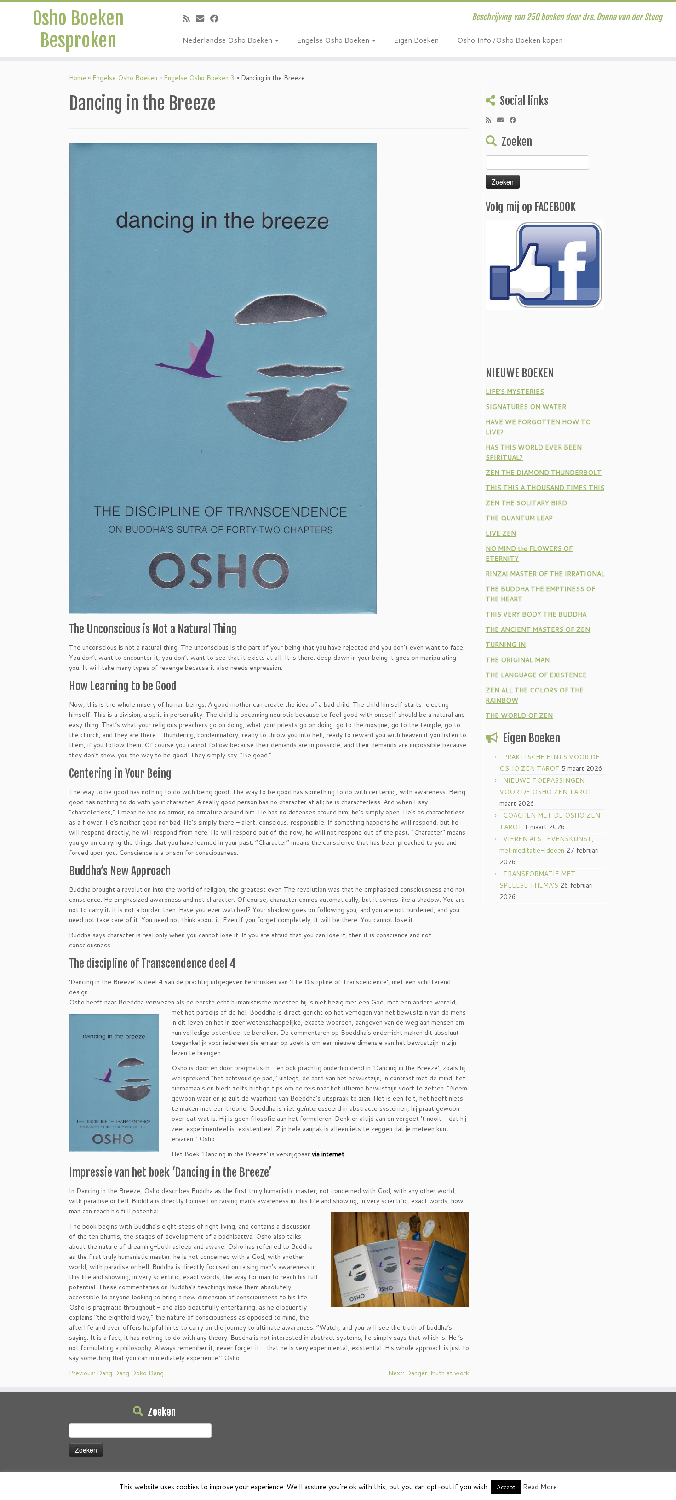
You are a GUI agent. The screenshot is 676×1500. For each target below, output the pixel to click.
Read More (540, 1487)
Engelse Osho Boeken (334, 40)
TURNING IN (506, 644)
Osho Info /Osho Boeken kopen (510, 40)
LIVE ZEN (501, 533)
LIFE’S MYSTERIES (515, 391)
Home (77, 77)
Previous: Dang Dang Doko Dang (116, 1373)
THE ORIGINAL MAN (518, 659)
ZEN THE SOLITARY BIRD (526, 503)
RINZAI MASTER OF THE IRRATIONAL (545, 573)
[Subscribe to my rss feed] (189, 18)
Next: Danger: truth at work (428, 1373)
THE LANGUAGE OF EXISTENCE (536, 675)
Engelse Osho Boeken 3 (199, 77)
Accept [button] (506, 1487)
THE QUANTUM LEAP (519, 518)
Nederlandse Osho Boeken (228, 40)
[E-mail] (203, 18)
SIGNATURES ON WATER (526, 406)
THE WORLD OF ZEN (519, 715)
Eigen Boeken (416, 40)
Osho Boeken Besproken (78, 29)
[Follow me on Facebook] (217, 18)
